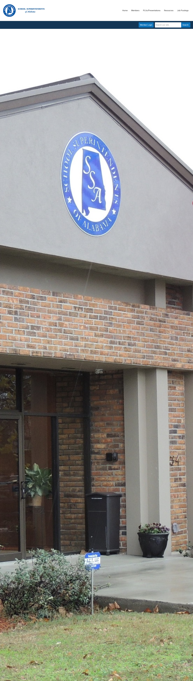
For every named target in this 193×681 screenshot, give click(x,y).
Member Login (146, 25)
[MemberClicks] (24, 10)
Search (185, 25)
